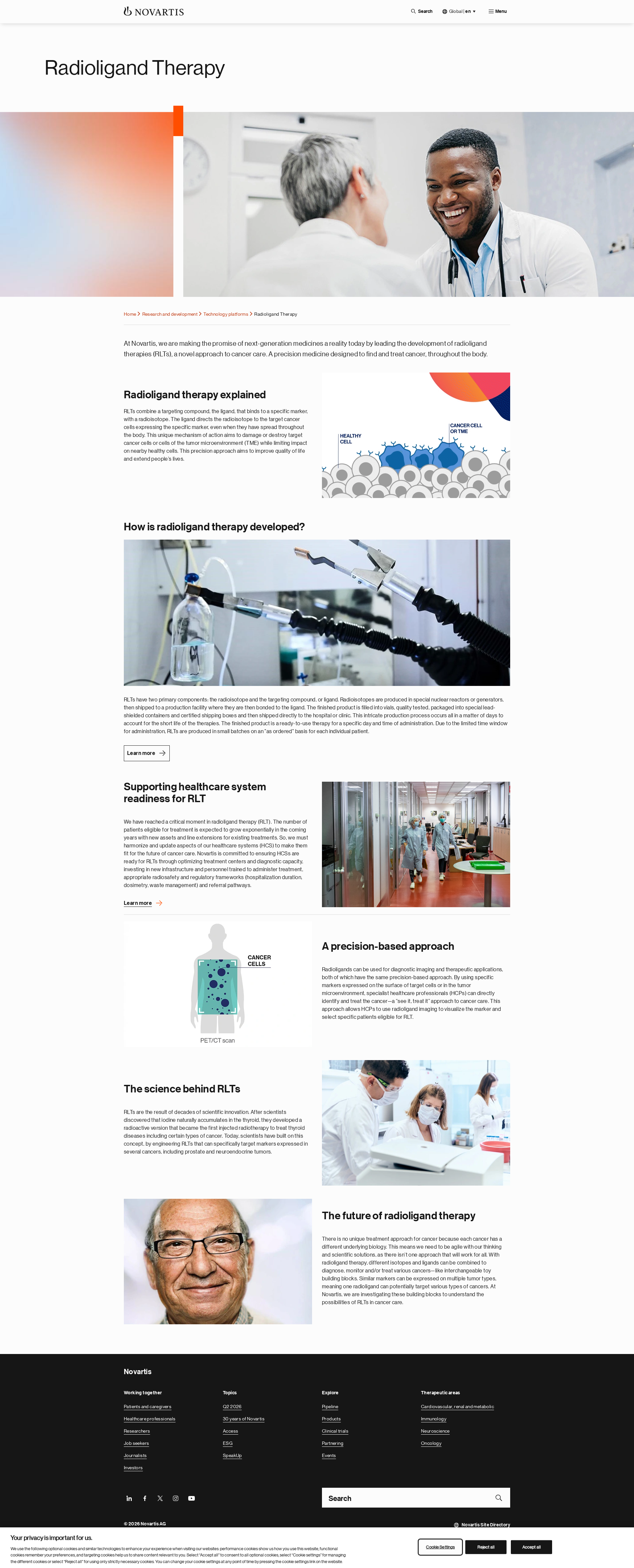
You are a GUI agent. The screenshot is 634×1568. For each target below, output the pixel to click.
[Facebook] (144, 1497)
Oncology (431, 1443)
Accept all (531, 1547)
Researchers (137, 1431)
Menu (501, 11)
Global (460, 11)
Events (329, 1455)
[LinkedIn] (129, 1497)
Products (331, 1418)
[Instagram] (175, 1497)
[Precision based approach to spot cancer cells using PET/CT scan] (218, 984)
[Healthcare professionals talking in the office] (416, 844)
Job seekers (136, 1443)
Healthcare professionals (150, 1418)
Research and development (170, 314)
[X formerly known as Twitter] (160, 1497)
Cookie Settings (440, 1547)
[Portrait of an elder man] (218, 1261)
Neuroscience (435, 1431)
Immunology (433, 1418)
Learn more (141, 753)
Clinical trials (335, 1431)
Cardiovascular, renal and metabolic (457, 1406)
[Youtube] (191, 1497)
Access (230, 1431)
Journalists (135, 1455)
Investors (133, 1467)
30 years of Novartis (243, 1418)
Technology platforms (225, 314)
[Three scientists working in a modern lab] (416, 1123)
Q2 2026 (232, 1406)
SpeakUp (232, 1455)
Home (130, 314)
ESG (227, 1443)
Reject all (486, 1547)
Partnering (332, 1443)
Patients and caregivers (147, 1406)
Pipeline (330, 1406)
